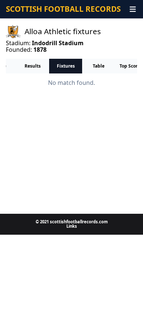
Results (33, 66)
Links (71, 226)
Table (98, 66)
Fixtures (66, 66)
